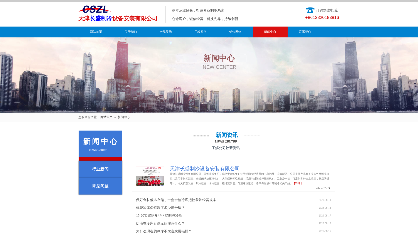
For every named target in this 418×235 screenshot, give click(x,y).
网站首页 (96, 32)
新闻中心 (270, 32)
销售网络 (235, 32)
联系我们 (305, 32)
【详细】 (298, 183)
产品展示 (166, 32)
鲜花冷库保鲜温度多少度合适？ (160, 208)
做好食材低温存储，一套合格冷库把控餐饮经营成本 (176, 200)
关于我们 (131, 32)
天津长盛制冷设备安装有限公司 (205, 168)
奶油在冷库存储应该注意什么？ (160, 223)
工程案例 (200, 32)
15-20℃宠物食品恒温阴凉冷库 (159, 215)
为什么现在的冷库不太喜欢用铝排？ (164, 231)
